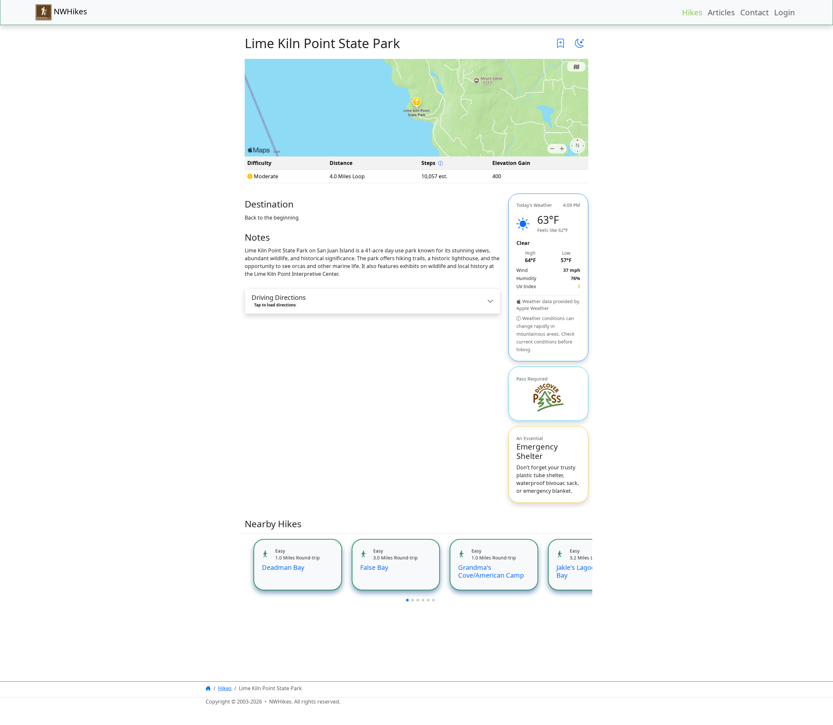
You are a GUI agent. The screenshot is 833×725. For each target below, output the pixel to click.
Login (784, 12)
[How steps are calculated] (440, 163)
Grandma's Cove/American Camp (491, 571)
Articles (721, 12)
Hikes (692, 12)
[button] (560, 43)
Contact (754, 12)
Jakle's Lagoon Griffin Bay (588, 571)
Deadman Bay (283, 567)
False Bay (374, 567)
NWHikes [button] (69, 11)
